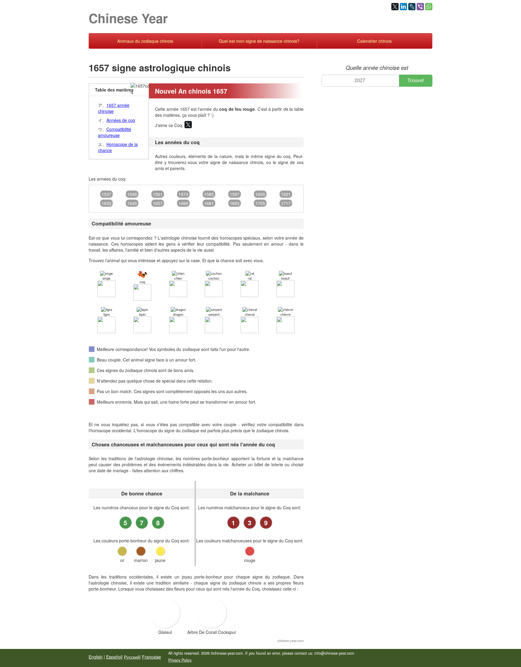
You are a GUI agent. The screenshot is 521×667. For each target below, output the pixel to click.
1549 (132, 194)
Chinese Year (128, 18)
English (96, 657)
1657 (158, 203)
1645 (132, 203)
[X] (395, 6)
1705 (260, 203)
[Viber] (420, 6)
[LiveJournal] (411, 6)
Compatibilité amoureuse (114, 132)
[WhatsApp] (428, 6)
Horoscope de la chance (118, 147)
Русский (132, 657)
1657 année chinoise (113, 108)
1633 (106, 203)
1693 (234, 203)
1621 (286, 194)
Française (151, 657)
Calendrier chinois (374, 41)
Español (114, 657)
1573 (183, 194)
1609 (260, 194)
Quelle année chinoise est (377, 67)
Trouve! (415, 80)
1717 (286, 203)
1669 (183, 203)
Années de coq (120, 120)
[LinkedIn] (403, 6)
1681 (209, 203)
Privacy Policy (179, 660)
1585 (209, 194)
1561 (158, 194)
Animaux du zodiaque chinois (145, 41)
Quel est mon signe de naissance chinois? (259, 41)
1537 (106, 194)
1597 (234, 194)
